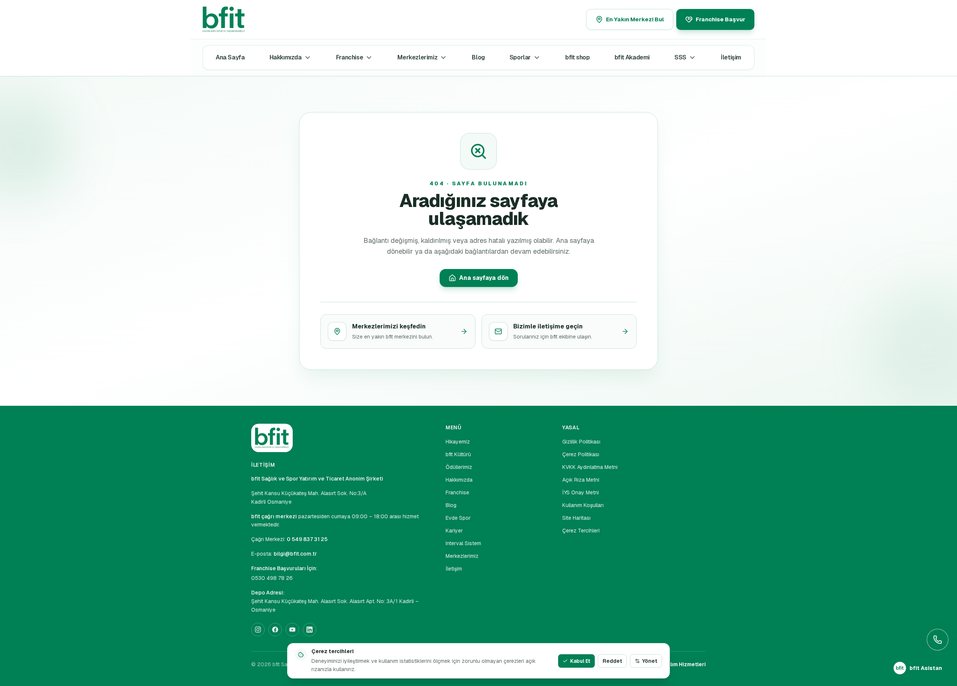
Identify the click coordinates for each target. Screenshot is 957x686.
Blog (478, 57)
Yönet (649, 661)
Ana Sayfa (230, 57)
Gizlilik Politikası (581, 441)
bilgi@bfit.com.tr (295, 553)
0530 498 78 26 (272, 578)
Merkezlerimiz (417, 57)
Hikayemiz (458, 441)
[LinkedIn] (309, 629)
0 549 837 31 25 (307, 539)
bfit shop (577, 57)
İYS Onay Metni (580, 492)
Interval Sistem (463, 543)
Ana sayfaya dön (484, 278)
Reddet (612, 661)
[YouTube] (292, 629)
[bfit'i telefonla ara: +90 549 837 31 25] (937, 639)
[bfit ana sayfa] (242, 19)
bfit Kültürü (458, 454)
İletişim (731, 57)
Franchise (349, 57)
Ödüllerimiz (459, 467)
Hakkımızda (286, 57)
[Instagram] (258, 629)
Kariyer (454, 530)
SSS (680, 57)
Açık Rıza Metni (580, 479)
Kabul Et (580, 661)
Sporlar (520, 57)
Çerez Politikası (580, 454)
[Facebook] (275, 629)
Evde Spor (458, 517)
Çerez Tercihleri (581, 530)
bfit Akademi (632, 57)
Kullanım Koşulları (583, 505)
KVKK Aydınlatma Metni (590, 467)
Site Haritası (576, 517)
